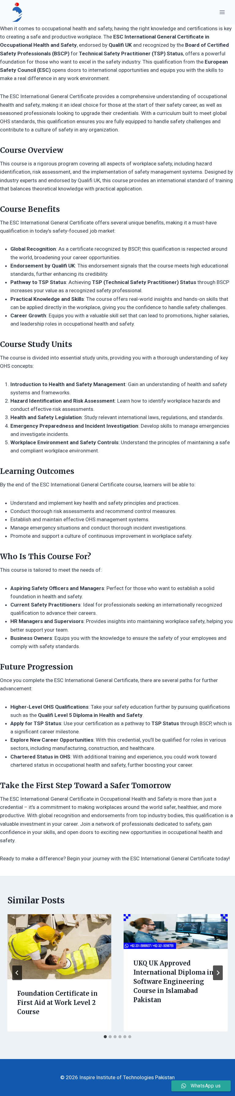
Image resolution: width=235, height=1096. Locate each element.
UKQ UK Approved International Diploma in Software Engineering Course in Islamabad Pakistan (173, 981)
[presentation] (59, 946)
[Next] (218, 972)
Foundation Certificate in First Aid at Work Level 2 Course (57, 1003)
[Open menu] (222, 12)
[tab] (105, 1036)
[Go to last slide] (17, 972)
